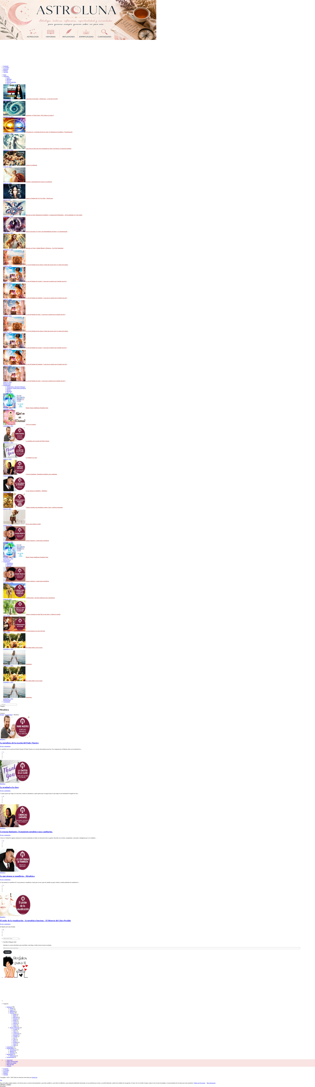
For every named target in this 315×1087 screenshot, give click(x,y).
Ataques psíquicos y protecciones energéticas (37, 540)
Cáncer (15, 1032)
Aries (14, 1030)
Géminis (15, 1036)
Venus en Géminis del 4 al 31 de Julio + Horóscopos (39, 198)
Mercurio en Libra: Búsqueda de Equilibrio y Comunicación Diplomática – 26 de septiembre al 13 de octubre (54, 215)
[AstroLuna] (78, 39)
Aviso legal (9, 1060)
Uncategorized (10, 1057)
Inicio (4, 74)
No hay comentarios (5, 746)
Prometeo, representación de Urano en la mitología (39, 181)
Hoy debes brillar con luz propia (34, 647)
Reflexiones (10, 564)
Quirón (15, 1021)
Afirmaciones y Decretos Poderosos (16, 386)
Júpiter (15, 1014)
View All (9, 83)
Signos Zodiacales (11, 82)
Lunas (8, 77)
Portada (2, 714)
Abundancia (10, 563)
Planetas (9, 80)
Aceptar (8, 1084)
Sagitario (15, 1042)
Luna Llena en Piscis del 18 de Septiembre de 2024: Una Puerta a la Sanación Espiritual (48, 148)
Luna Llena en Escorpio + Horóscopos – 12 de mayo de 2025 (42, 98)
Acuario (15, 1029)
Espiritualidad (6, 385)
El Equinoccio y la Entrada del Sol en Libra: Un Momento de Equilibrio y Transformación (49, 132)
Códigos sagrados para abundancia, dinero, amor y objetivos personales (44, 507)
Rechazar (3, 1084)
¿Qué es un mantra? (31, 424)
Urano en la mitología (31, 165)
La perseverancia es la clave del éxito (35, 631)
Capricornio (16, 1033)
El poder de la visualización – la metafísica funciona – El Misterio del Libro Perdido (35, 920)
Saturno (15, 1023)
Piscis (14, 1041)
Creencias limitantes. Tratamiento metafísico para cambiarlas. (41, 474)
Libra (14, 1039)
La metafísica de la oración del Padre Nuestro (37, 441)
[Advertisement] (157, 52)
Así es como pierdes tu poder (33, 524)
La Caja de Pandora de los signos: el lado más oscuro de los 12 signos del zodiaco (47, 264)
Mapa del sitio (10, 1064)
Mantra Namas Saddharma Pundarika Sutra (37, 408)
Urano (14, 1024)
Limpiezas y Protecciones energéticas (16, 388)
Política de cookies (11, 1063)
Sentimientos (6, 561)
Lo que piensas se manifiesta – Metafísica (36, 490)
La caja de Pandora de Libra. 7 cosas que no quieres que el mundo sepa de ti (45, 314)
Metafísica (9, 391)
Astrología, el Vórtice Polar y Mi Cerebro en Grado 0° (40, 115)
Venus (14, 1026)
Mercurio (15, 1017)
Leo (14, 1038)
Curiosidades (6, 701)
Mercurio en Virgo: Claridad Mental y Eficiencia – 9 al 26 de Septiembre (44, 248)
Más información (211, 1083)
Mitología (9, 79)
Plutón (14, 1020)
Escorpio (15, 1035)
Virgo (14, 1045)
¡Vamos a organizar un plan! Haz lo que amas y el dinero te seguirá (43, 614)
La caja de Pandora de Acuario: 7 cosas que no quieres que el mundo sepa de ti (46, 281)
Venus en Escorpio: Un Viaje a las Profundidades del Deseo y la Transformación (46, 231)
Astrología (6, 76)
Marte (14, 1016)
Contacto (9, 1066)
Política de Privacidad (12, 1061)
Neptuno (15, 1018)
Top (1, 1080)
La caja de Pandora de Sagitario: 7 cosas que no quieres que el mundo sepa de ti (46, 298)
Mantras (9, 389)
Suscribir (7, 952)
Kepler (11, 1008)
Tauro (14, 1044)
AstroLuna (34, 1077)
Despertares (29, 664)
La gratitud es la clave (31, 457)
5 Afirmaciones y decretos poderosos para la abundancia (40, 597)
